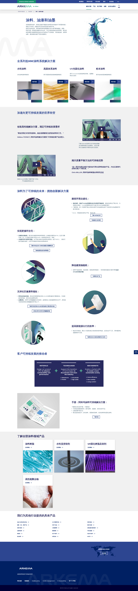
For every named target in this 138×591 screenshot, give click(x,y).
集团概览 (81, 1)
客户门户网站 (72, 581)
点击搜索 (104, 553)
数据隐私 (27, 581)
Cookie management (49, 581)
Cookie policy (36, 581)
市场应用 (30, 11)
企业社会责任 (112, 6)
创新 (105, 6)
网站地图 (19, 581)
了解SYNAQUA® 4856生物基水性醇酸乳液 (42, 245)
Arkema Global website (26, 1)
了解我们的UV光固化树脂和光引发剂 (96, 337)
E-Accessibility (61, 581)
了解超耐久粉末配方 (96, 220)
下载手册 (96, 417)
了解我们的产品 (96, 276)
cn (118, 1)
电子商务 (99, 6)
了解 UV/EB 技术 (96, 215)
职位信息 (98, 1)
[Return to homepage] (24, 6)
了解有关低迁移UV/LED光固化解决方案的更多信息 (42, 306)
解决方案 (88, 6)
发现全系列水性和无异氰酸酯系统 (41, 311)
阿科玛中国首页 (21, 11)
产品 (94, 6)
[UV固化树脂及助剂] (100, 456)
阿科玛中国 (89, 1)
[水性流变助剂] (69, 456)
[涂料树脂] (38, 456)
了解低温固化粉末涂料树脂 (41, 250)
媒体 (104, 1)
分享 (101, 52)
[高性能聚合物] (38, 491)
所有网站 (111, 1)
